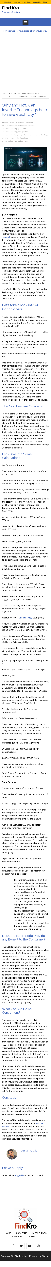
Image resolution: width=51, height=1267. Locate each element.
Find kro (7, 2)
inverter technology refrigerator (14, 132)
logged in (19, 1175)
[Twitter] (21, 1246)
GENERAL (29, 122)
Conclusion (19, 231)
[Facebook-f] (13, 1246)
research (6, 237)
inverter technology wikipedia (14, 135)
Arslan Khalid (29, 1150)
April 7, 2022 (9, 122)
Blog (45, 2)
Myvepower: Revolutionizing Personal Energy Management (25, 31)
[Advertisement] (25, 60)
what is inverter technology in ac (15, 138)
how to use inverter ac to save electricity (18, 126)
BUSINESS (20, 122)
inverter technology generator (14, 129)
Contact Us (36, 2)
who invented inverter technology (15, 141)
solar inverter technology (38, 135)
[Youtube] (29, 1246)
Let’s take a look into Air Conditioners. (20, 218)
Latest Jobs (26, 2)
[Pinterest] (38, 1246)
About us (16, 2)
